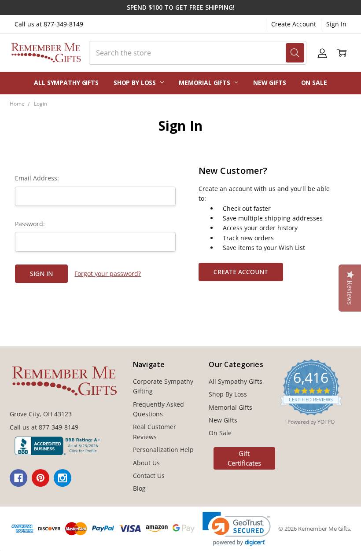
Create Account (293, 24)
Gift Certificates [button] (244, 458)
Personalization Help (163, 449)
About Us (146, 463)
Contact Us (149, 475)
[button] (236, 529)
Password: (30, 224)
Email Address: (37, 178)
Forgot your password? (107, 273)
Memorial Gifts (205, 82)
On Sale (314, 82)
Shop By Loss (136, 82)
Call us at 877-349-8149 (49, 24)
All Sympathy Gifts (66, 82)
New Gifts (269, 82)
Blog (139, 488)
